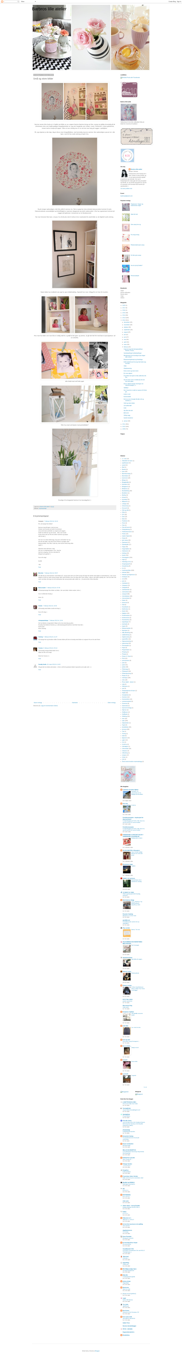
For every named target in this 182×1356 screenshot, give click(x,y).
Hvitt (125, 408)
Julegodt (124, 587)
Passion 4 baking (128, 914)
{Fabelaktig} (126, 1130)
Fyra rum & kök (127, 1317)
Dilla (123, 512)
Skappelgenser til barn (128, 690)
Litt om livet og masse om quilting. (133, 1224)
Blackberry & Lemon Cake (129, 915)
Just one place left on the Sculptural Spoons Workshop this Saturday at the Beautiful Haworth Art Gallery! (134, 1124)
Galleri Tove (126, 1323)
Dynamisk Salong (128, 1136)
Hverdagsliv (125, 557)
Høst (123, 559)
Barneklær (125, 476)
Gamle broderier (128, 418)
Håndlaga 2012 (126, 561)
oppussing (125, 643)
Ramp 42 (124, 675)
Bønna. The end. (135, 929)
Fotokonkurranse (127, 531)
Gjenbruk (124, 542)
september (127, 329)
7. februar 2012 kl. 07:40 (53, 587)
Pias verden (126, 928)
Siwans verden (127, 985)
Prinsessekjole (135, 275)
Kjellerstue (125, 609)
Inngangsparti (126, 564)
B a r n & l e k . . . (127, 1196)
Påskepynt (125, 671)
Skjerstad (125, 1256)
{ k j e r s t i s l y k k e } (129, 1293)
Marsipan (124, 630)
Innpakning (125, 566)
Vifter (125, 366)
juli (125, 334)
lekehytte (124, 624)
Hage (123, 546)
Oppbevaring (126, 637)
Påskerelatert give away (137, 245)
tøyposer (124, 738)
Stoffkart (126, 388)
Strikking (124, 716)
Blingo (124, 480)
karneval (124, 602)
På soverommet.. (127, 1244)
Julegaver (125, 585)
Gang (123, 538)
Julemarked (125, 592)
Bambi (124, 469)
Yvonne (40, 648)
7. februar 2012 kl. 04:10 (51, 521)
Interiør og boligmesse (128, 574)
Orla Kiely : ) (126, 1258)
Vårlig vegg (127, 415)
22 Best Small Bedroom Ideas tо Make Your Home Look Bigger (138, 988)
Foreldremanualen (128, 827)
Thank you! (125, 1264)
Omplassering (128, 368)
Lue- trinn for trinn (136, 1027)
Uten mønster (126, 1225)
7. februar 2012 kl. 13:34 (56, 620)
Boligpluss (125, 486)
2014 (124, 315)
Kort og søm (126, 1039)
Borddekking (125, 491)
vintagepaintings (43, 620)
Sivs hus (125, 803)
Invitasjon (125, 577)
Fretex (124, 534)
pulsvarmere (125, 660)
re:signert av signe (128, 892)
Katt (123, 604)
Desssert (124, 508)
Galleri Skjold (126, 536)
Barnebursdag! (126, 1145)
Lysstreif (125, 1074)
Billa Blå (125, 1275)
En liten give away (136, 255)
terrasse (124, 729)
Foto (123, 525)
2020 (124, 305)
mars (125, 344)
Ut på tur (124, 744)
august (126, 332)
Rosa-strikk (134, 1061)
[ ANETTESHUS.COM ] (129, 1102)
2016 (124, 310)
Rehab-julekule (135, 973)
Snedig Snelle (42, 664)
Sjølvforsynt (126, 1306)
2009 (124, 429)
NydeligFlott (126, 1114)
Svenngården (127, 1108)
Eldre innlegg (112, 702)
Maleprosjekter (126, 628)
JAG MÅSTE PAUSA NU (129, 1318)
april (125, 342)
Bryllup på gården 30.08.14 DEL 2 (131, 1207)
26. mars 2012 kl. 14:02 (53, 664)
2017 (124, 308)
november (127, 325)
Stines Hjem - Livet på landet (131, 1205)
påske (124, 667)
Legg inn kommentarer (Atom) (49, 705)
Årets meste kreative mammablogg (132, 761)
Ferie (123, 523)
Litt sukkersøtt (127, 405)
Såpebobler (125, 723)
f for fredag (125, 1232)
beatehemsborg (127, 957)
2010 (124, 426)
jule (123, 581)
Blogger (97, 1351)
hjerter (124, 555)
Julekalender (126, 589)
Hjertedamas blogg (128, 900)
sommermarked (126, 701)
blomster (124, 484)
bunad (124, 497)
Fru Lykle (125, 1304)
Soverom (124, 703)
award (124, 465)
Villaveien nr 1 (127, 1218)
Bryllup (124, 495)
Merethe (40, 573)
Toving (124, 733)
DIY (123, 514)
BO (124, 1188)
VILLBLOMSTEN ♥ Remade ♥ (131, 850)
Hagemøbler (125, 549)
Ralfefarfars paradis (129, 1157)
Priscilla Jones (127, 1120)
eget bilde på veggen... (137, 959)
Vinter (123, 757)
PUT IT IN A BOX (127, 999)
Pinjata (124, 654)
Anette (40, 606)
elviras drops (127, 1281)
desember (127, 322)
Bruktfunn (125, 493)
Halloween (125, 551)
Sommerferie (125, 699)
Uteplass (124, 751)
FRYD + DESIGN (127, 1329)
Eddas (124, 1212)
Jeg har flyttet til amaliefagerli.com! (131, 1110)
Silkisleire (125, 686)
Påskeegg (125, 669)
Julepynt (124, 594)
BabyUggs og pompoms (129, 1184)
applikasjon (125, 463)
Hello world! (126, 1007)
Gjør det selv (134, 214)
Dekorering (125, 506)
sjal (123, 688)
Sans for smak (126, 1289)
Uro (123, 742)
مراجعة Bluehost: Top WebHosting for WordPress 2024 (136, 903)
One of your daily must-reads (130, 1103)
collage (124, 503)
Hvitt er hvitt (127, 394)
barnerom (125, 478)
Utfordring (125, 753)
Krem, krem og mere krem (131, 371)
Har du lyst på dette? (137, 265)
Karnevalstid (127, 396)
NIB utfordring (126, 632)
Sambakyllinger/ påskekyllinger (133, 353)
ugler (123, 740)
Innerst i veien (127, 971)
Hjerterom (126, 1287)
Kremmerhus (125, 619)
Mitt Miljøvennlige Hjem (129, 1269)
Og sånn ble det (128, 410)
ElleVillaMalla (127, 1195)
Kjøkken (124, 613)
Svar (39, 567)
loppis (124, 626)
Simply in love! (135, 1047)
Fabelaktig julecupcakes (129, 1131)
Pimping (124, 652)
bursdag (124, 499)
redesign (124, 677)
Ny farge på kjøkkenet (128, 1270)
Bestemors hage (128, 864)
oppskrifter (125, 639)
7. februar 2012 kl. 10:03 (50, 606)
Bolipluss (124, 488)
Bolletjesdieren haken (136, 838)
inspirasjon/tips (43, 508)
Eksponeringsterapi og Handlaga (133, 359)
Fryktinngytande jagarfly (129, 1276)
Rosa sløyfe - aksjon (128, 682)
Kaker (123, 600)
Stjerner (124, 710)
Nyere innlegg (38, 702)
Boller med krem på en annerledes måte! (133, 1177)
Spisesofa (125, 705)
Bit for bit (126, 413)
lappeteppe (125, 622)
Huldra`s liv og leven (129, 878)
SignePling (126, 1263)
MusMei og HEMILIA (129, 1182)
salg (123, 684)
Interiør (124, 572)
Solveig (40, 637)
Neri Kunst (126, 1310)
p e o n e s (125, 1213)
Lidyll (124, 1298)
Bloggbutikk (125, 482)
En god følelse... (127, 1116)
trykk (123, 735)
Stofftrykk (124, 714)
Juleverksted (125, 598)
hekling (124, 553)
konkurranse (125, 617)
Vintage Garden (127, 1164)
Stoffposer (125, 712)
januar (126, 421)
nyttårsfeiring (125, 635)
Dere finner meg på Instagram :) (131, 1041)
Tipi (123, 731)
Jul (123, 579)
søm (123, 720)
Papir (123, 647)
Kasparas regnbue (128, 1012)
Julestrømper (126, 596)
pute (123, 662)
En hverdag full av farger (130, 1242)
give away (125, 540)
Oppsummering (126, 641)
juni (125, 337)
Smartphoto (125, 695)
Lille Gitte (125, 1026)
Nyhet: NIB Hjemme (128, 1299)
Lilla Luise (126, 1201)
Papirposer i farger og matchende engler (137, 204)
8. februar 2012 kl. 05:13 (50, 648)
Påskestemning (126, 673)
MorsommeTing (127, 1005)
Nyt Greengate (135, 945)
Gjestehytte (125, 544)
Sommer (124, 697)
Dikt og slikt (125, 510)
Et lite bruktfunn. (127, 1171)
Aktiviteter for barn (127, 461)
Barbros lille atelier (49, 9)
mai (125, 339)
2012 (124, 320)
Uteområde (125, 748)
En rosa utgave (128, 373)
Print (123, 658)
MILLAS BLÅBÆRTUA (129, 1150)
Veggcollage (126, 1283)
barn (123, 471)
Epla (123, 519)
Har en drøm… (127, 1046)
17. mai (124, 458)
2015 (124, 313)
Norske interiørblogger (129, 1326)
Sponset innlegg (126, 708)
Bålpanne (125, 501)
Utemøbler (125, 746)
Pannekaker (125, 645)
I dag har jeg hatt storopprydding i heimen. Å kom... (133, 349)
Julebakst (125, 583)
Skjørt (123, 692)
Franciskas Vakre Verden (130, 1176)
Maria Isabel (42, 587)
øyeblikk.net (126, 920)
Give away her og (136, 224)
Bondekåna (126, 1335)
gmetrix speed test (127, 1001)
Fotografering (126, 529)
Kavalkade (125, 607)
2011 (124, 424)
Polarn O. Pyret (126, 656)
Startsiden (75, 702)
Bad (123, 467)
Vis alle (145, 1087)
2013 (124, 317)
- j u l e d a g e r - (127, 1165)
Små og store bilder (129, 403)
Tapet (123, 725)
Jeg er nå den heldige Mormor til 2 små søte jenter (137, 853)
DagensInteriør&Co (128, 1332)
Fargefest (125, 1170)
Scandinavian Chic (128, 1249)
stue (123, 718)
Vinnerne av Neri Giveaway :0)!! (131, 1312)
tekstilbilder (125, 727)
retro (123, 680)
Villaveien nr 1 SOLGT (128, 1219)
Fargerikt (133, 1075)
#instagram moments (128, 1238)
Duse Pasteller (127, 1236)
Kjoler (123, 611)
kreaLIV (125, 1060)
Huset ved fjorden (128, 1144)
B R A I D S (125, 1190)
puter (123, 665)
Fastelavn (125, 521)
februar (126, 347)
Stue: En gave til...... (128, 1159)
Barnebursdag (126, 473)
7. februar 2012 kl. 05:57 (51, 573)
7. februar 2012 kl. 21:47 (50, 637)
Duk (123, 516)
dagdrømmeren (127, 1230)
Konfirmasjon (126, 615)
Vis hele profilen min (126, 188)
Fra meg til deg (135, 234)
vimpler (124, 755)
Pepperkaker (125, 650)
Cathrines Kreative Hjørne (130, 789)
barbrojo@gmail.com (126, 196)
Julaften (133, 866)
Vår (123, 759)
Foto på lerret (126, 527)
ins (123, 568)
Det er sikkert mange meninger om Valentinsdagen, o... (133, 384)
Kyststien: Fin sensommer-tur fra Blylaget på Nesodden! (137, 793)
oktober (126, 327)
